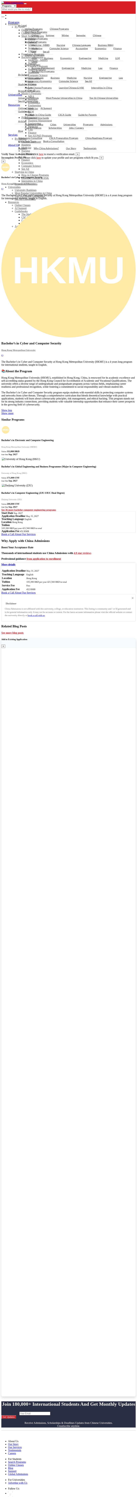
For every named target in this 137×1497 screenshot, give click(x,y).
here (41, 154)
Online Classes (25, 108)
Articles (22, 121)
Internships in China (32, 181)
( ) (2, 189)
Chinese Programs (59, 28)
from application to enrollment (44, 558)
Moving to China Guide (37, 117)
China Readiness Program (98, 138)
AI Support (46, 108)
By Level (22, 25)
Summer (50, 35)
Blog (20, 131)
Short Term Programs (36, 32)
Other (35, 61)
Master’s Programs (34, 55)
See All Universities (28, 101)
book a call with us (36, 615)
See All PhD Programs (43, 71)
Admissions (106, 124)
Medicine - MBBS (40, 45)
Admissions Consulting (30, 138)
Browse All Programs (29, 90)
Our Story (71, 148)
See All (25, 168)
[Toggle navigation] (25, 3)
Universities (14, 187)
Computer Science (31, 165)
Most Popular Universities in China (33, 193)
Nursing (61, 45)
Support (22, 148)
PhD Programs (32, 64)
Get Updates (9, 1417)
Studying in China (24, 172)
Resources (13, 202)
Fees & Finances (33, 127)
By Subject (23, 74)
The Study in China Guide (38, 114)
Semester (81, 35)
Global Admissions (18, 1474)
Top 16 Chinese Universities (103, 97)
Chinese (97, 35)
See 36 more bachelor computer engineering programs (28, 510)
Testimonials (89, 148)
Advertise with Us (17, 1482)
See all (46, 51)
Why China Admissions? (46, 148)
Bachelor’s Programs (35, 41)
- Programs (16, 15)
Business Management (43, 68)
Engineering (85, 58)
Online (35, 35)
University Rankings (25, 190)
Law (34, 51)
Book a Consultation (53, 141)
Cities (53, 124)
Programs (13, 22)
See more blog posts (12, 632)
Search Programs (17, 1462)
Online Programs (34, 28)
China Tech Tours (27, 141)
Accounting (82, 48)
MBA (34, 58)
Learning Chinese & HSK (71, 87)
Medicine (103, 58)
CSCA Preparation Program (63, 138)
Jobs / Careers (76, 127)
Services (13, 134)
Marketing (37, 48)
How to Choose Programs (35, 175)
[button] (8, 564)
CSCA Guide (64, 114)
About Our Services (25, 534)
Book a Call (8, 534)
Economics (27, 162)
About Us (13, 145)
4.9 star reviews (82, 553)
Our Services (15, 1447)
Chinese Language (81, 45)
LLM (117, 58)
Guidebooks (24, 111)
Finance (25, 159)
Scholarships (55, 127)
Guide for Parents (87, 114)
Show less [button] (6, 410)
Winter (65, 35)
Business (48, 58)
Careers (12, 1453)
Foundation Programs (36, 38)
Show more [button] (7, 413)
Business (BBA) (105, 45)
